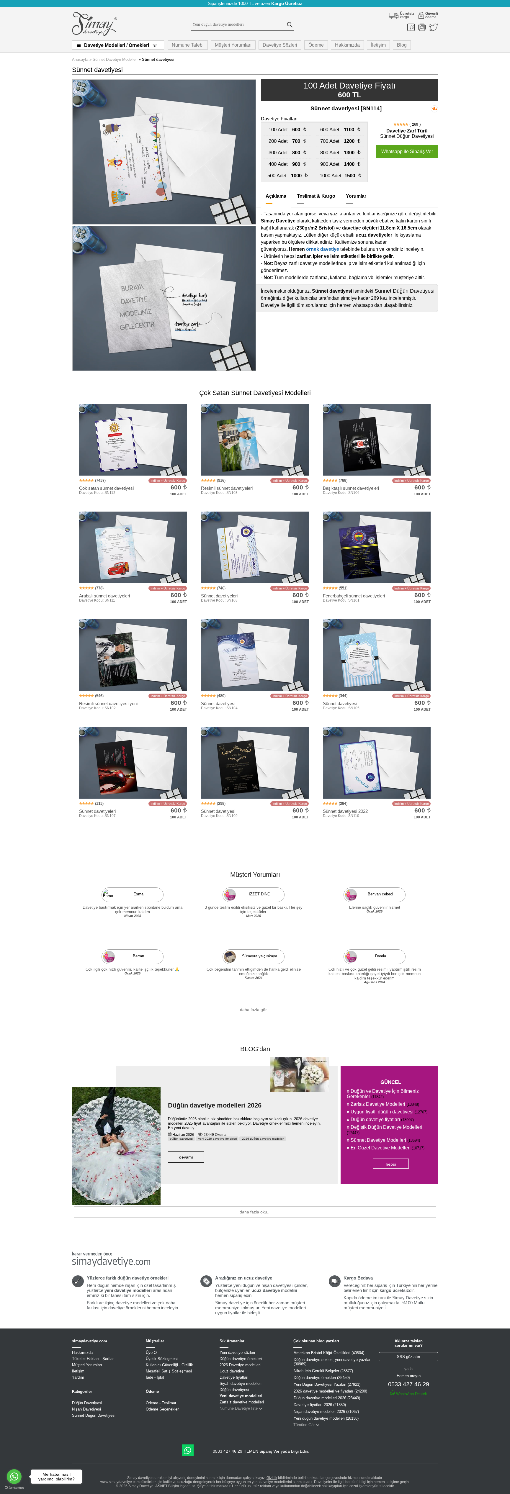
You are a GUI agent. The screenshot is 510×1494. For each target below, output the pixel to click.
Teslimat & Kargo (316, 196)
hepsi (391, 1164)
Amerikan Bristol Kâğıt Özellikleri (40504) (329, 1353)
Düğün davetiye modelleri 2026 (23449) (327, 1398)
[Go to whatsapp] (14, 1476)
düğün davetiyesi (181, 1138)
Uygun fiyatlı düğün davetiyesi (387, 1111)
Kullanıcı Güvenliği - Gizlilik (169, 1365)
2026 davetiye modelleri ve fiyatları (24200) (330, 1391)
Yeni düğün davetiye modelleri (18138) (326, 1418)
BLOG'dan (255, 1049)
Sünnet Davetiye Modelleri (115, 59)
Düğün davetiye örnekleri (241, 1359)
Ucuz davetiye (232, 1371)
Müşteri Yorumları (233, 44)
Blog (402, 44)
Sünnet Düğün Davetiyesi (93, 1415)
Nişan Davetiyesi (86, 1409)
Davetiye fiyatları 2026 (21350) (320, 1405)
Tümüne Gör (304, 1425)
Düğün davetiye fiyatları (380, 1119)
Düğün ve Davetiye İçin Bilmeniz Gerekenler (383, 1094)
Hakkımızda (347, 44)
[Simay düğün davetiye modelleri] (94, 34)
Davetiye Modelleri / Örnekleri (117, 45)
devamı (186, 1157)
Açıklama (276, 196)
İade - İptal (155, 1377)
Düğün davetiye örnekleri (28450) (322, 1377)
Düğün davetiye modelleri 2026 (214, 1105)
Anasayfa (80, 59)
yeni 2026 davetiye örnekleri (217, 1138)
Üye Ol (152, 1352)
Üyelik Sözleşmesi (162, 1359)
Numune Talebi (188, 44)
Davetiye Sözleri (280, 44)
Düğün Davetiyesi (87, 1403)
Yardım (78, 1377)
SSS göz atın (408, 1356)
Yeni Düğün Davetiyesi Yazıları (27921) (327, 1384)
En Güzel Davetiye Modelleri (385, 1147)
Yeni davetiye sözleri (237, 1352)
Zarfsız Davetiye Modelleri (383, 1104)
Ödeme (316, 44)
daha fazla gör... (255, 1009)
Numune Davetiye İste (239, 1408)
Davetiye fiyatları (234, 1377)
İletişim (378, 44)
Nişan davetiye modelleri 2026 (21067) (326, 1411)
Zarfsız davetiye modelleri (242, 1402)
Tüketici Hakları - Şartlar (93, 1359)
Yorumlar (356, 196)
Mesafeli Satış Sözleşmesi (169, 1371)
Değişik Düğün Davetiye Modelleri (384, 1130)
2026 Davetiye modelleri (240, 1365)
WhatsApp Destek (411, 1394)
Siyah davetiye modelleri (240, 1383)
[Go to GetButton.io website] (14, 1488)
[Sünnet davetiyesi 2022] (255, 614)
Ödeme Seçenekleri (162, 1409)
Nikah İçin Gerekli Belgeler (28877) (323, 1371)
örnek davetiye (322, 249)
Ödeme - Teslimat (161, 1403)
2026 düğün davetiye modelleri (262, 1138)
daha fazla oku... (255, 1212)
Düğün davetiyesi (234, 1389)
